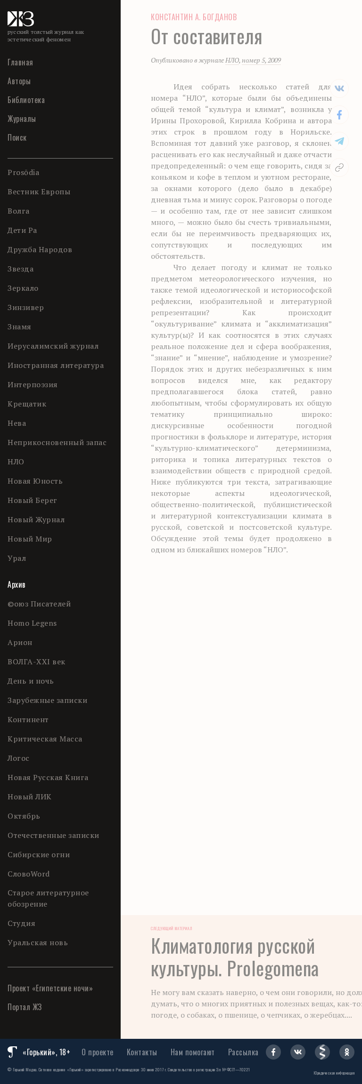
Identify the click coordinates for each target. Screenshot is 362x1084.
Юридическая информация (333, 1072)
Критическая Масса (45, 738)
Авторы (19, 81)
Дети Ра (22, 230)
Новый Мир (30, 539)
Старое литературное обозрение (48, 898)
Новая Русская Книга (48, 777)
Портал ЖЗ (25, 1006)
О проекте (98, 1052)
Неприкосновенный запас (57, 442)
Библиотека (26, 99)
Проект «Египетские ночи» (50, 988)
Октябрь (24, 816)
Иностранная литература (56, 365)
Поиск (17, 137)
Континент (28, 719)
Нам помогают (193, 1052)
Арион (20, 642)
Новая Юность (35, 481)
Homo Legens (32, 623)
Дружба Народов (40, 249)
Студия (21, 923)
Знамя (20, 326)
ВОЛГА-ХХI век (37, 661)
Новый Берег (33, 500)
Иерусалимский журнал (53, 346)
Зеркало (23, 288)
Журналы (22, 118)
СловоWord (29, 874)
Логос (19, 758)
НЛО (16, 461)
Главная (20, 62)
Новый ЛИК (30, 796)
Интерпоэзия (33, 384)
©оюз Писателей (39, 603)
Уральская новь (38, 942)
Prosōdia (23, 172)
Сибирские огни (39, 854)
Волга (19, 211)
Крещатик (27, 404)
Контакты (142, 1052)
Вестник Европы (39, 191)
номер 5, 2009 (261, 60)
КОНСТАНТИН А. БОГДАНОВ (194, 17)
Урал (17, 558)
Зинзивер (26, 307)
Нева (17, 423)
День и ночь (31, 681)
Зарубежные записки (47, 700)
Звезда (20, 268)
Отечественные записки (53, 835)
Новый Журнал (36, 519)
